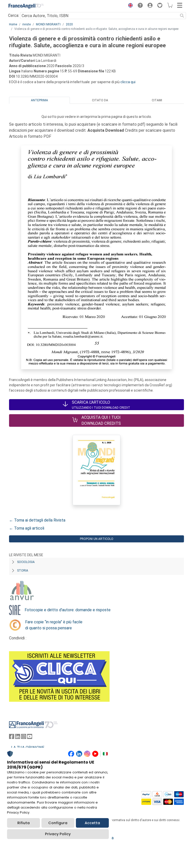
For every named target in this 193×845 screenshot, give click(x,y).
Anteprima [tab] (39, 100)
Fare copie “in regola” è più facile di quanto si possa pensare (53, 625)
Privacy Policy (58, 833)
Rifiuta (23, 822)
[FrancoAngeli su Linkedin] (17, 737)
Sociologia (26, 562)
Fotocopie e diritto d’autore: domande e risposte (68, 609)
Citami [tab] (157, 100)
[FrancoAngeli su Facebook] (11, 737)
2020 (69, 24)
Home (13, 24)
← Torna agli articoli (26, 528)
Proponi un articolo (96, 539)
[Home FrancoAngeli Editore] (26, 6)
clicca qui (127, 82)
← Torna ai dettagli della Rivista (37, 520)
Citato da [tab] (100, 100)
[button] (129, 6)
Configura (57, 822)
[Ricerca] (182, 15)
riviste (26, 24)
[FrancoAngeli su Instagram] (23, 737)
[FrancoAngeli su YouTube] (29, 737)
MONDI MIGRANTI (48, 24)
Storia (22, 570)
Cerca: (13, 15)
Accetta (92, 822)
